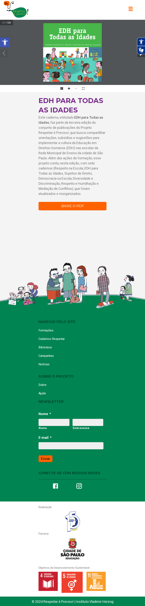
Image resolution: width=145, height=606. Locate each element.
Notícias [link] (44, 364)
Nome (45, 414)
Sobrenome (81, 428)
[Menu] (130, 9)
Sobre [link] (42, 385)
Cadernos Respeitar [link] (52, 339)
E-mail (45, 438)
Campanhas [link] (46, 356)
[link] (5, 42)
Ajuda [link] (42, 393)
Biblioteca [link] (45, 347)
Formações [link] (46, 330)
